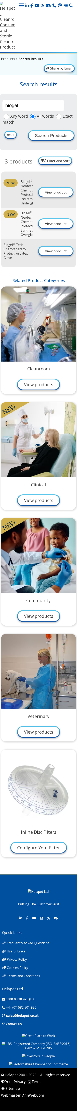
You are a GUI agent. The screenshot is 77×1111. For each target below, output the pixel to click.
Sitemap (13, 1088)
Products (8, 59)
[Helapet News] (41, 918)
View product (56, 192)
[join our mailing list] (48, 5)
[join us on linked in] (27, 5)
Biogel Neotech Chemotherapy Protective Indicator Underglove (32, 192)
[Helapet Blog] (48, 918)
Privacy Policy (17, 959)
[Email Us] (60, 5)
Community (38, 600)
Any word (19, 116)
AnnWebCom (33, 1095)
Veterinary (38, 716)
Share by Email (60, 68)
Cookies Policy (17, 968)
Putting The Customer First (38, 904)
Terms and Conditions (23, 976)
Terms (37, 1081)
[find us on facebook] (31, 5)
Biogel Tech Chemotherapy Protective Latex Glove (15, 251)
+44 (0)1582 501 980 (21, 1007)
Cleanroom (38, 369)
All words (45, 116)
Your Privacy (15, 1081)
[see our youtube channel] (36, 5)
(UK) (21, 999)
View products (38, 384)
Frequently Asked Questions (28, 943)
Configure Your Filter (38, 848)
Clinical (38, 485)
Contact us (14, 1024)
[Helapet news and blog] (42, 5)
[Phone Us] (54, 5)
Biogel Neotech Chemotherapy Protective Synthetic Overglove (32, 224)
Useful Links (16, 951)
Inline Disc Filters (38, 832)
